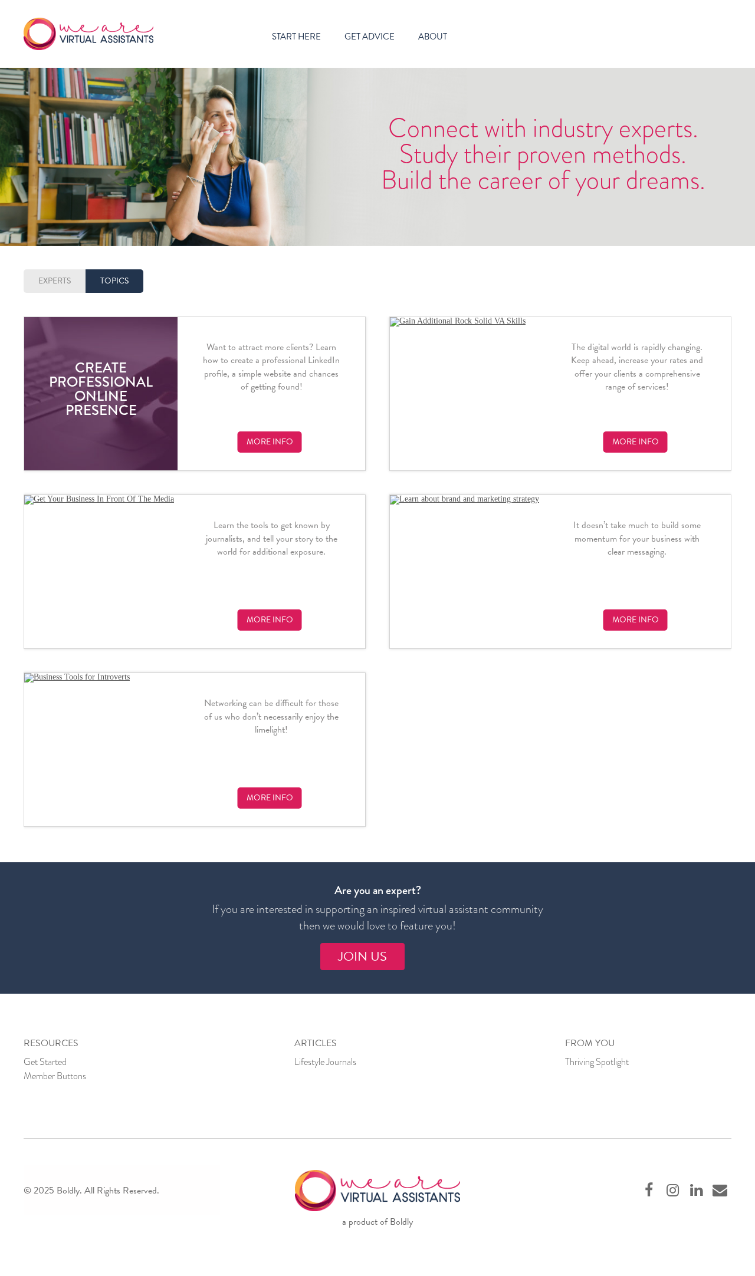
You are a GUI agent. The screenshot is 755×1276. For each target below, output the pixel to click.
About (432, 36)
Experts (54, 281)
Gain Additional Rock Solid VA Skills (467, 388)
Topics (114, 281)
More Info (270, 442)
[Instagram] (672, 1191)
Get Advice (369, 36)
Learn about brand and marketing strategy (466, 566)
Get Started (45, 1062)
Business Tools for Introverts (100, 744)
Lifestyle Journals (325, 1062)
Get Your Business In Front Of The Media (101, 566)
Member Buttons (55, 1076)
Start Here (296, 36)
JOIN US (362, 956)
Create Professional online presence (101, 388)
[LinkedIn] (696, 1191)
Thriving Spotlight (597, 1062)
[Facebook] (649, 1191)
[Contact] (719, 1191)
